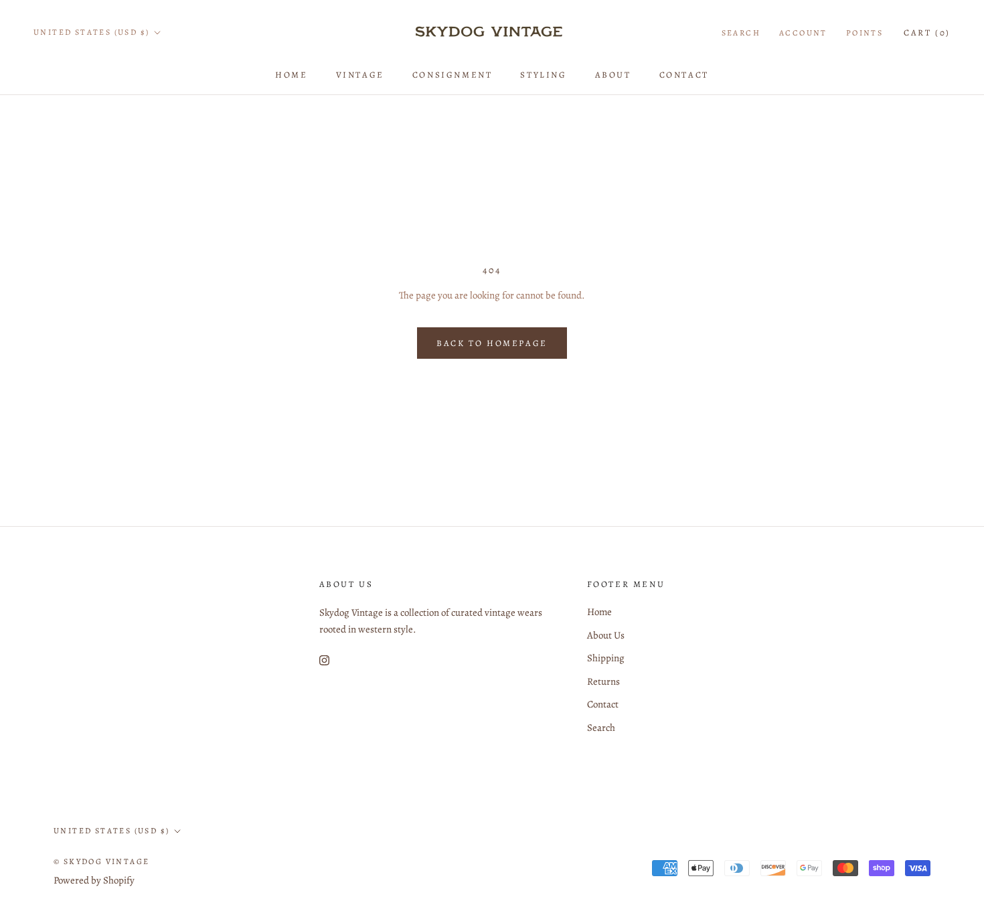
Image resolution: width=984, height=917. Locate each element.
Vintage (360, 74)
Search (741, 32)
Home (291, 74)
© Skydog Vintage (101, 861)
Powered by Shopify (94, 880)
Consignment (452, 74)
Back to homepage (492, 343)
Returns (603, 681)
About (613, 74)
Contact (684, 74)
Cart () (927, 32)
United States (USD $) (91, 32)
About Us (606, 635)
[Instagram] (324, 659)
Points (864, 32)
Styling (543, 74)
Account (803, 32)
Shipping (606, 658)
